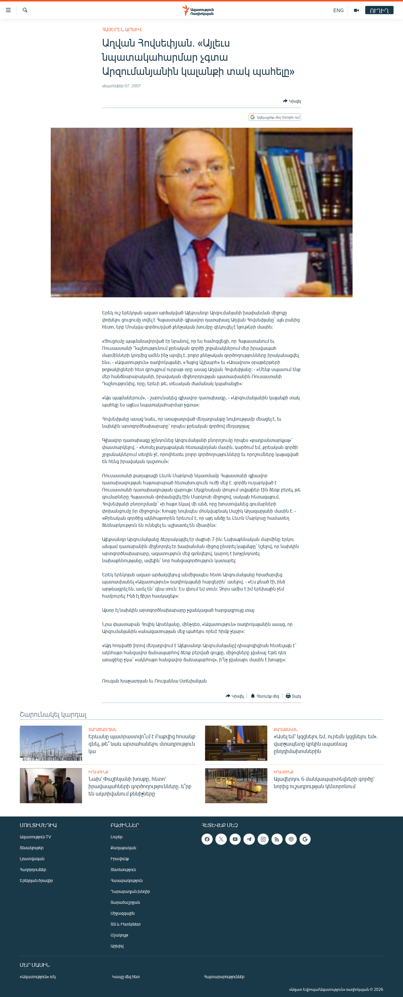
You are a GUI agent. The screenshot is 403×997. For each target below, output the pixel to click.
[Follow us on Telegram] (249, 839)
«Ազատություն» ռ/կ (37, 976)
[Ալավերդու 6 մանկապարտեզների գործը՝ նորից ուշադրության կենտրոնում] (236, 785)
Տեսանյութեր (31, 847)
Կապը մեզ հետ (126, 976)
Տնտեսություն (123, 869)
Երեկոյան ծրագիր (36, 880)
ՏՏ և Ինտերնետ (126, 924)
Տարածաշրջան (103, 729)
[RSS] (277, 839)
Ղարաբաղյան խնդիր (130, 891)
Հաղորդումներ (33, 869)
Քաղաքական (286, 729)
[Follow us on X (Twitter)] (221, 839)
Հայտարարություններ (224, 976)
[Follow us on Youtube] (235, 839)
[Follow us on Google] (305, 839)
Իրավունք (98, 772)
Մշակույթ (119, 934)
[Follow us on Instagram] (263, 839)
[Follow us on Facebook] (207, 839)
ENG (338, 10)
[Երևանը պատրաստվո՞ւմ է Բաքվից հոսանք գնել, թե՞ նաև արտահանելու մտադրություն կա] (51, 743)
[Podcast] (290, 839)
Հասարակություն (126, 880)
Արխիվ (117, 945)
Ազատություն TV (35, 836)
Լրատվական (32, 858)
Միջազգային (123, 913)
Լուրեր (116, 836)
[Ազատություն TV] (356, 10)
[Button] (292, 100)
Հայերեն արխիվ (122, 29)
